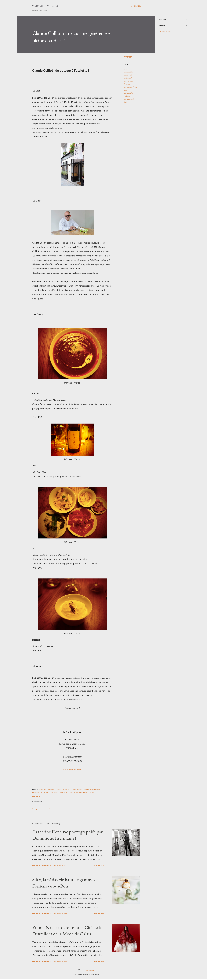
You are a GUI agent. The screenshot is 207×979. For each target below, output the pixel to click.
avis (125, 69)
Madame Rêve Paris (45, 6)
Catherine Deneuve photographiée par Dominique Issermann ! (67, 835)
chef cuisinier (128, 72)
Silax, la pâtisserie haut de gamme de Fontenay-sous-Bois (65, 882)
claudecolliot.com (72, 769)
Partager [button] (128, 57)
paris (125, 90)
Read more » (99, 865)
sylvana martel (129, 99)
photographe (128, 93)
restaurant (127, 96)
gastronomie (128, 78)
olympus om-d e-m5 (130, 87)
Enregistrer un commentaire (42, 809)
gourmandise (128, 81)
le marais (127, 84)
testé (125, 102)
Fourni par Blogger (87, 970)
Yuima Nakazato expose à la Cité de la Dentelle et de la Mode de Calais (67, 930)
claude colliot (128, 75)
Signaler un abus (165, 31)
